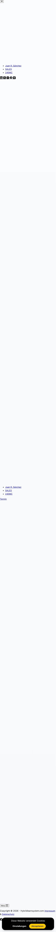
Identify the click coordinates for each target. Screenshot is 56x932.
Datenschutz (8, 914)
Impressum (50, 910)
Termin (3, 499)
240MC (9, 494)
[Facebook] (1, 920)
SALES (8, 490)
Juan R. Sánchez (13, 487)
